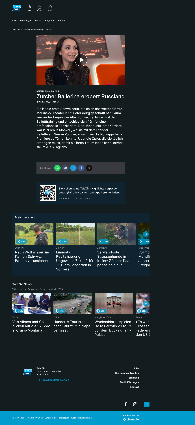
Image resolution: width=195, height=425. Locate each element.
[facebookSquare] (125, 404)
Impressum (64, 418)
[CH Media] (131, 419)
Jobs (136, 368)
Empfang (134, 377)
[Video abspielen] (80, 60)
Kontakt (134, 387)
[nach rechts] (146, 234)
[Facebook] (81, 168)
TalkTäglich (16, 30)
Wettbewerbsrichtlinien (82, 418)
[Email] (73, 168)
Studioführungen (129, 382)
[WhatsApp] (57, 168)
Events (61, 20)
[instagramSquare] (135, 404)
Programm (49, 20)
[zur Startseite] (16, 8)
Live (14, 20)
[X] (89, 168)
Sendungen (26, 20)
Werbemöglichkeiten (127, 373)
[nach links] (16, 234)
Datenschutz (51, 418)
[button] (65, 168)
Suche (38, 20)
